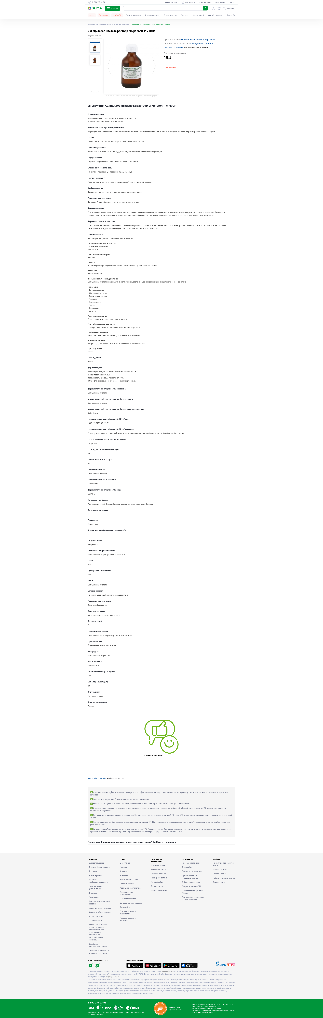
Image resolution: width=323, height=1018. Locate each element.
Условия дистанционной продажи (99, 902)
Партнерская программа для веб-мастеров (193, 898)
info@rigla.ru (210, 1012)
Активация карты (158, 870)
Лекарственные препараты (106, 25)
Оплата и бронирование (99, 867)
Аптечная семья (158, 865)
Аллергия (184, 15)
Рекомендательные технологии (128, 912)
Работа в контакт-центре (224, 878)
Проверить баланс (159, 878)
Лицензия (93, 893)
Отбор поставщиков (191, 882)
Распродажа (103, 15)
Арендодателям (171, 2)
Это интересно (95, 876)
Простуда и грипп (152, 15)
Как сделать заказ (96, 863)
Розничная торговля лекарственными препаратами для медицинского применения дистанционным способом (98, 932)
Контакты (124, 876)
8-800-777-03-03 (97, 1003)
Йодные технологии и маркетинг (198, 40)
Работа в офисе (219, 874)
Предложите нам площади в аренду (190, 877)
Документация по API (191, 886)
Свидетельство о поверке (131, 903)
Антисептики (123, 25)
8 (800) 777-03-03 (113, 977)
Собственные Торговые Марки (192, 892)
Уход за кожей (198, 15)
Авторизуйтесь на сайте (97, 778)
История (123, 867)
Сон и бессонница (215, 15)
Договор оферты (96, 916)
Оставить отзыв (127, 884)
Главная (91, 25)
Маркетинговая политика (100, 908)
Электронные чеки (159, 890)
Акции (92, 15)
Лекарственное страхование (126, 893)
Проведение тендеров (191, 863)
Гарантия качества (128, 899)
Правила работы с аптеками (128, 919)
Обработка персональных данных (98, 945)
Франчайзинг (188, 867)
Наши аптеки (220, 2)
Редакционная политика (130, 888)
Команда (123, 871)
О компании (125, 863)
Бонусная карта (205, 2)
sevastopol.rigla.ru (168, 971)
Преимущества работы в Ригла (223, 864)
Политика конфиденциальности (98, 881)
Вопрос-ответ (157, 886)
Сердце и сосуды (170, 15)
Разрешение (94, 897)
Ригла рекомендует (133, 15)
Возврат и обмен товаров (100, 912)
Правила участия (158, 874)
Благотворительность (129, 880)
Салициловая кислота (201, 44)
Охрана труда (219, 882)
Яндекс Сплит (232, 15)
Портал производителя (192, 871)
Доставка (93, 871)
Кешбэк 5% (117, 15)
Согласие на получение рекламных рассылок (99, 952)
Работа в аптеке (220, 870)
